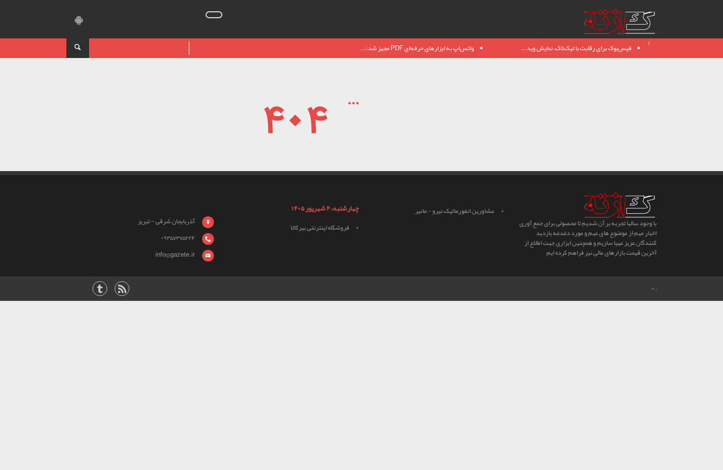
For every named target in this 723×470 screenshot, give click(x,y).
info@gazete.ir (175, 254)
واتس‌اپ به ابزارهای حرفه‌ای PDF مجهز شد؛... (417, 48)
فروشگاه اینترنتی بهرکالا (320, 227)
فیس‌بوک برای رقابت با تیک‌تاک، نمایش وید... (576, 48)
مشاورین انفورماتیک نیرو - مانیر (454, 211)
